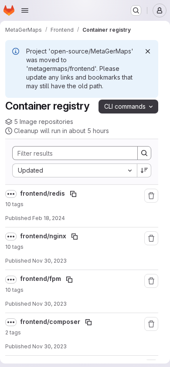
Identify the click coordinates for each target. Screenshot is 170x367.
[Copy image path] (73, 194)
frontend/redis (43, 193)
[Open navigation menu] (25, 10)
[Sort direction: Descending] (144, 170)
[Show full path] (11, 194)
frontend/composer (51, 321)
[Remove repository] (151, 196)
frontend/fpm (41, 278)
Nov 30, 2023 (49, 260)
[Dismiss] (148, 51)
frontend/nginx (44, 236)
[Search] (144, 153)
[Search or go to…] (136, 10)
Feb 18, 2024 (48, 218)
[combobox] (74, 170)
